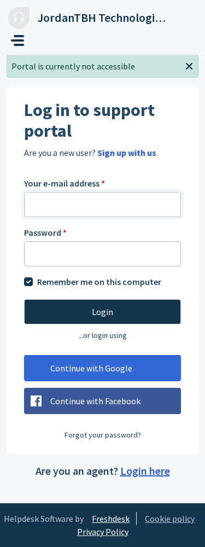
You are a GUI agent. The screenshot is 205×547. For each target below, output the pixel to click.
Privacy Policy (102, 531)
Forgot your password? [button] (103, 435)
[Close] (189, 65)
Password (45, 232)
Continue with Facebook (95, 400)
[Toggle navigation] (17, 40)
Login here (145, 471)
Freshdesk (111, 518)
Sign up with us (126, 152)
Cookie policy (170, 518)
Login (102, 311)
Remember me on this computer (99, 281)
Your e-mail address (64, 183)
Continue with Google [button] (91, 368)
